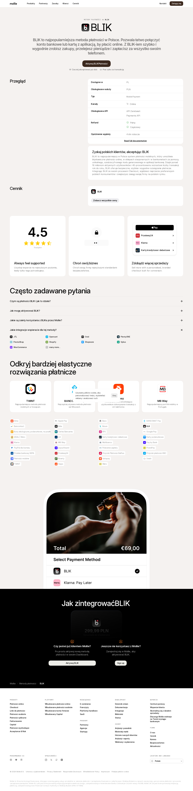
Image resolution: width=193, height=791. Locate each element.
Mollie (13, 683)
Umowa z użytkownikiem (35, 772)
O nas (152, 732)
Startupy (83, 731)
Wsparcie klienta (157, 707)
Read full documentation (135, 141)
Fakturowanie (16, 721)
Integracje (119, 711)
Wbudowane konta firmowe (57, 711)
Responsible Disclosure (72, 772)
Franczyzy (84, 707)
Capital (13, 724)
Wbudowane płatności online (57, 704)
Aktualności (155, 746)
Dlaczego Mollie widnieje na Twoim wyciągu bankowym (161, 719)
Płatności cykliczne (18, 718)
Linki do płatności (17, 711)
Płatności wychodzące (19, 728)
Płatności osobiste (18, 714)
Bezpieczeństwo (157, 743)
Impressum (105, 772)
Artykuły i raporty (122, 738)
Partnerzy (84, 725)
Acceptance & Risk (18, 731)
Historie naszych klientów (126, 735)
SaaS (82, 714)
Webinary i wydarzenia (125, 742)
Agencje (83, 728)
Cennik (153, 736)
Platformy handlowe (88, 711)
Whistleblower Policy (91, 772)
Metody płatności (92, 20)
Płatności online (17, 704)
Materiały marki (121, 731)
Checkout (14, 707)
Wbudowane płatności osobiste (58, 707)
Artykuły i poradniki (123, 728)
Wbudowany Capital (53, 714)
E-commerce (85, 704)
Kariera (153, 739)
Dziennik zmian (121, 704)
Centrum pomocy (157, 704)
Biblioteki (119, 714)
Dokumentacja (121, 707)
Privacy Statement (54, 772)
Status (118, 718)
